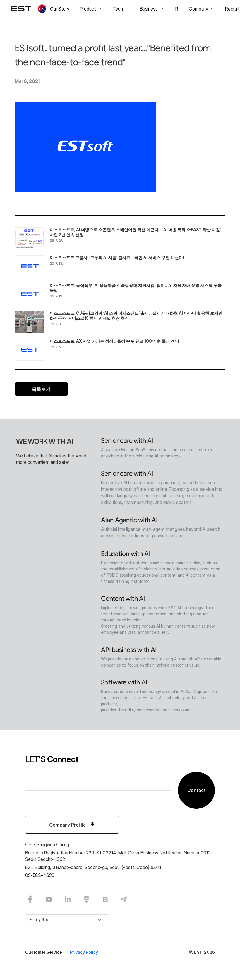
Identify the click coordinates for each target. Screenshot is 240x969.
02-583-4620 (39, 875)
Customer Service (44, 952)
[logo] (29, 8)
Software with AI (124, 682)
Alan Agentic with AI (129, 520)
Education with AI (125, 554)
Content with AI (123, 598)
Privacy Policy (84, 952)
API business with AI (129, 650)
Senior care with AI (127, 441)
